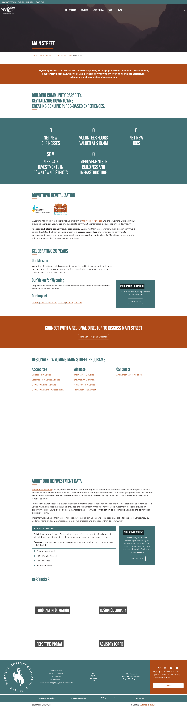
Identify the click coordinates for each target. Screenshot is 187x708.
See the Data (137, 558)
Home (34, 55)
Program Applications (47, 698)
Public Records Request (131, 676)
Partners (93, 678)
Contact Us (140, 698)
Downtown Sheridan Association (48, 389)
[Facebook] (159, 668)
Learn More (135, 301)
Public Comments (130, 674)
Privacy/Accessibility (78, 698)
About (110, 9)
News (120, 9)
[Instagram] (165, 668)
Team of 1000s (40, 2)
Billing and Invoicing (109, 698)
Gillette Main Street (41, 374)
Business (84, 9)
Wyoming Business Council (9, 2)
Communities (98, 9)
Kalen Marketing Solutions (147, 705)
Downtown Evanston (84, 379)
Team (93, 673)
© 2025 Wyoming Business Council (41, 705)
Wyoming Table (30, 2)
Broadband (21, 2)
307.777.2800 (56, 676)
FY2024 (44, 302)
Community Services (62, 55)
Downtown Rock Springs (44, 384)
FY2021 (69, 302)
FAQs (93, 681)
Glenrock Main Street (84, 384)
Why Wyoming (70, 9)
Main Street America (92, 220)
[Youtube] (177, 668)
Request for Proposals (131, 679)
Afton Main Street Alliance (129, 374)
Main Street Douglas (84, 374)
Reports (93, 676)
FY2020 (78, 302)
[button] (183, 9)
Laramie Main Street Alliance (46, 379)
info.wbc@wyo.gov (56, 679)
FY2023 (53, 302)
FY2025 (35, 302)
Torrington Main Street (85, 389)
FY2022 (61, 302)
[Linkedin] (171, 668)
